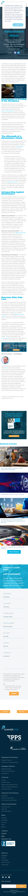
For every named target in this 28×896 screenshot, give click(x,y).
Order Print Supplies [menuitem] (5, 862)
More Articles (14, 552)
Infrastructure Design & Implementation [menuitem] (9, 786)
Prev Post (5, 711)
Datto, (6, 368)
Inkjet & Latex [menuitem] (4, 809)
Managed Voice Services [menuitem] (6, 768)
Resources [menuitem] (3, 826)
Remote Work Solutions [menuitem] (6, 789)
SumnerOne (5, 338)
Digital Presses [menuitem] (4, 795)
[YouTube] (9, 877)
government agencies (7, 111)
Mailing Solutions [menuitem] (5, 773)
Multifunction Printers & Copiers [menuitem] (8, 771)
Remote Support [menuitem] (4, 864)
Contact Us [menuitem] (3, 857)
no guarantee (19, 146)
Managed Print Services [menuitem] (6, 760)
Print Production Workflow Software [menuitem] (9, 800)
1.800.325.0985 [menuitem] (4, 855)
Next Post (22, 711)
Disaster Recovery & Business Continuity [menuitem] (9, 784)
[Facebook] (3, 877)
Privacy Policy (11, 891)
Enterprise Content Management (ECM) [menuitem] (9, 762)
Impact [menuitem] (2, 824)
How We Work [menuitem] (4, 820)
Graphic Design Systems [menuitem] (6, 811)
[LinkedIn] (6, 877)
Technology (18, 46)
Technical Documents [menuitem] (5, 806)
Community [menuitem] (4, 822)
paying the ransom (12, 182)
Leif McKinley (17, 40)
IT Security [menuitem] (3, 780)
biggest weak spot (20, 232)
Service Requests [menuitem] (4, 860)
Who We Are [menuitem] (4, 817)
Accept (18, 24)
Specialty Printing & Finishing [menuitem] (7, 797)
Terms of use (5, 891)
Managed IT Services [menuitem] (5, 782)
